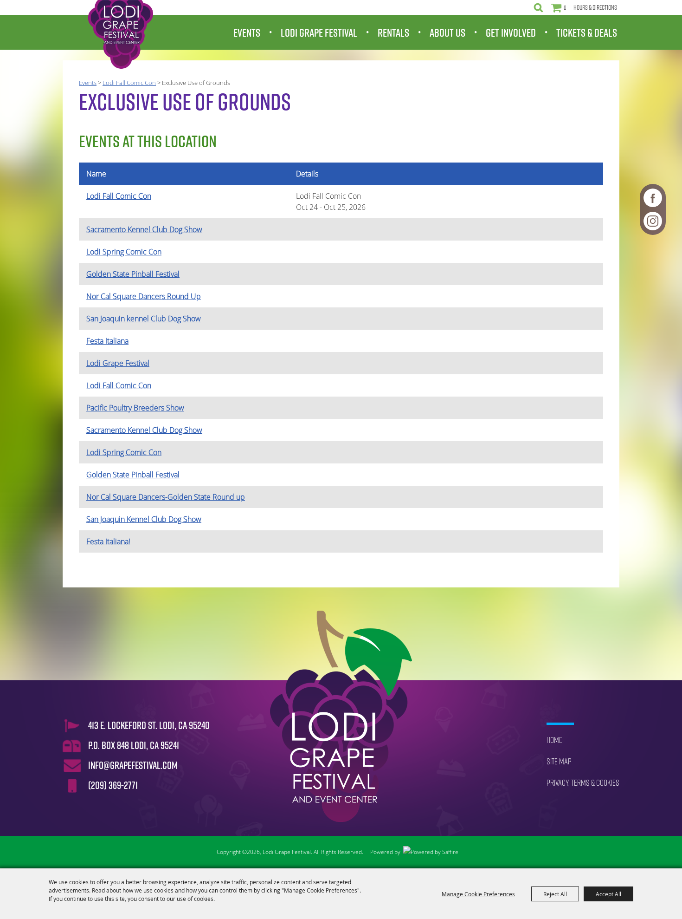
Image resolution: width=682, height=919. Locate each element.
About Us (447, 32)
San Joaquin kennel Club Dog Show (143, 318)
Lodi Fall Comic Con (129, 82)
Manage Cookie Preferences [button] (478, 894)
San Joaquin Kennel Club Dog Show (143, 519)
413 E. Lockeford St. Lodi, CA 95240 (149, 725)
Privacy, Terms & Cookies (583, 783)
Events (246, 32)
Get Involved (511, 32)
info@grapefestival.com (133, 765)
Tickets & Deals (586, 32)
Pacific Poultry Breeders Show (135, 408)
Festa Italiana (107, 341)
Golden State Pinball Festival (133, 274)
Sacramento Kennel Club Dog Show (144, 229)
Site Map (559, 761)
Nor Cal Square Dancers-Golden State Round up (165, 497)
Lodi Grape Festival (319, 32)
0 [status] (565, 7)
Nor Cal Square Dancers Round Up (143, 296)
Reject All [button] (555, 894)
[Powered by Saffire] (430, 852)
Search (538, 7)
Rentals (393, 32)
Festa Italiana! (108, 541)
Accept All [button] (608, 894)
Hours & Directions (595, 7)
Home (554, 740)
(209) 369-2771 (113, 785)
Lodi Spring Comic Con (123, 252)
